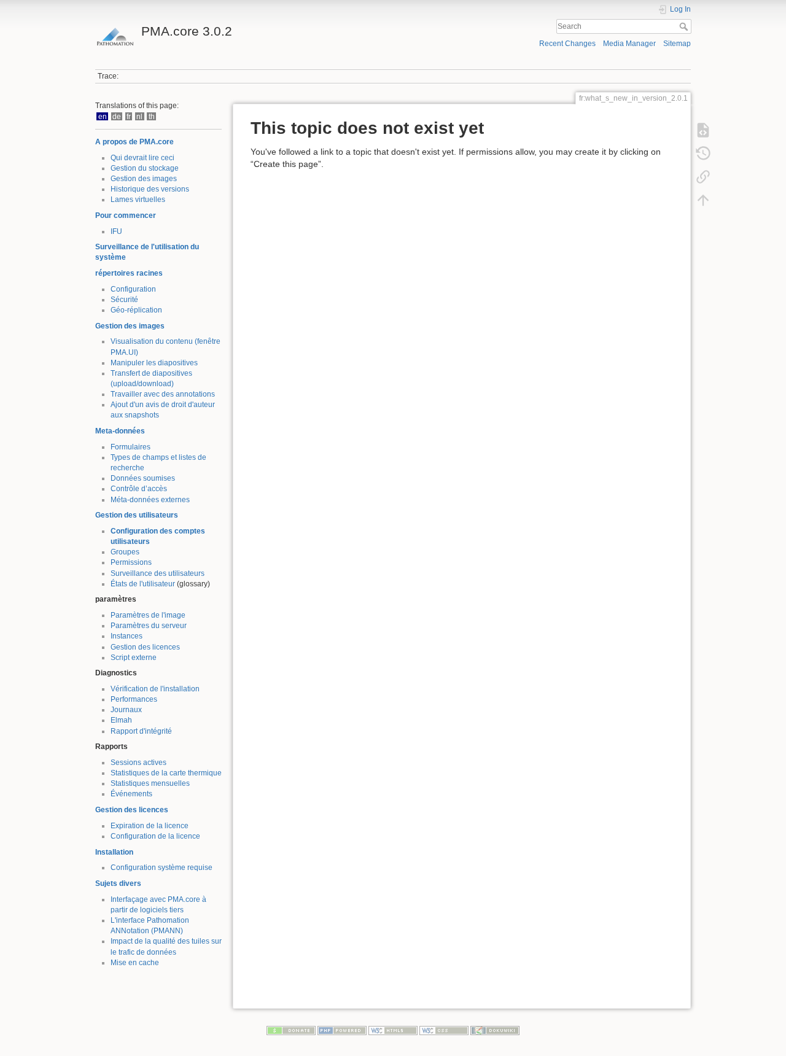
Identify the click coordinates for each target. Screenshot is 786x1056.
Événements (131, 794)
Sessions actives (138, 762)
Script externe (134, 657)
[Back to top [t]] (703, 200)
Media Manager (629, 43)
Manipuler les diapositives (154, 363)
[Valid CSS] (444, 1029)
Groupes (125, 552)
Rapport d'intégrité (141, 731)
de (116, 116)
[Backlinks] (703, 176)
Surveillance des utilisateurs (157, 573)
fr (128, 116)
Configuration (133, 289)
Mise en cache (135, 962)
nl (139, 116)
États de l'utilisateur (143, 584)
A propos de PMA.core (134, 142)
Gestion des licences (145, 647)
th (152, 116)
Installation (114, 852)
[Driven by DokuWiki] (494, 1029)
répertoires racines (129, 273)
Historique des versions (150, 189)
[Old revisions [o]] (703, 153)
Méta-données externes (150, 499)
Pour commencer (125, 215)
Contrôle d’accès (139, 488)
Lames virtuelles (138, 199)
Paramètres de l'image (148, 615)
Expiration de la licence (150, 825)
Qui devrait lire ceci (142, 157)
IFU (116, 231)
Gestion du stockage (145, 168)
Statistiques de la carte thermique (166, 773)
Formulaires (130, 447)
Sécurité (124, 299)
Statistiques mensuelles (150, 783)
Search (685, 26)
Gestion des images (144, 178)
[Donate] (291, 1029)
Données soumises (143, 478)
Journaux (126, 709)
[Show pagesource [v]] (703, 130)
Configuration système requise (161, 867)
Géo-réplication (136, 310)
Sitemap (677, 43)
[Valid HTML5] (393, 1029)
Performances (134, 699)
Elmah (121, 720)
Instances (126, 636)
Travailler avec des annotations (163, 394)
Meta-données (120, 431)
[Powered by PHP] (342, 1029)
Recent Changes (567, 43)
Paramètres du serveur (149, 625)
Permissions (131, 562)
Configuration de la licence (155, 836)
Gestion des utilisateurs (136, 515)
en (102, 116)
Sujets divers (118, 883)
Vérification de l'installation (155, 689)
